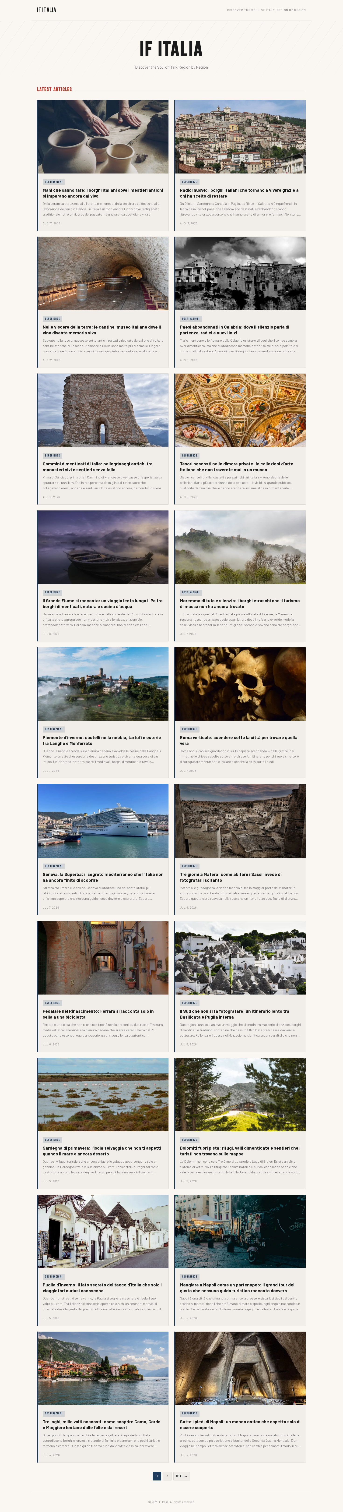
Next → (182, 1476)
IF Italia (46, 10)
